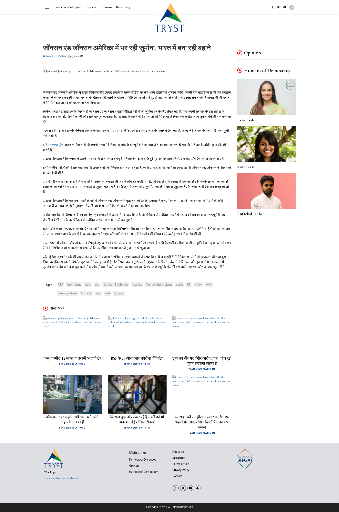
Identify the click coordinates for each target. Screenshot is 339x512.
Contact (177, 476)
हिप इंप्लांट (119, 293)
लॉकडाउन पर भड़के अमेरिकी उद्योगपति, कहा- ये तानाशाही (72, 419)
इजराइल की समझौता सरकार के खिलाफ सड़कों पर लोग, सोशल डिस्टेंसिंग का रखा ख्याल (202, 422)
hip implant (74, 284)
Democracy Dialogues (67, 7)
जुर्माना (209, 284)
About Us (178, 451)
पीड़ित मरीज (86, 293)
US (189, 284)
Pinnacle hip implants (159, 284)
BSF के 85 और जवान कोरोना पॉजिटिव (137, 358)
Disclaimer (178, 457)
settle (179, 284)
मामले (107, 293)
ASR (60, 284)
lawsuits (137, 284)
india (88, 284)
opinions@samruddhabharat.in (63, 478)
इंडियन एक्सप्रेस (53, 144)
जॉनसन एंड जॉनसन (67, 293)
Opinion (91, 7)
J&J (97, 284)
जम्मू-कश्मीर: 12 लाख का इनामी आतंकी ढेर (72, 358)
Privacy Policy (180, 470)
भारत (98, 293)
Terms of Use (180, 463)
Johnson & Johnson (115, 284)
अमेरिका (198, 284)
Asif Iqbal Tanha (250, 213)
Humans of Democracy (116, 7)
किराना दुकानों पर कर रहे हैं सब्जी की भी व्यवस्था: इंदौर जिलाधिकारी (137, 419)
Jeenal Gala (246, 119)
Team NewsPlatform (56, 56)
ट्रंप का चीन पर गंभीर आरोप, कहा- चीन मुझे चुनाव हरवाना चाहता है (201, 361)
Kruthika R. (246, 166)
